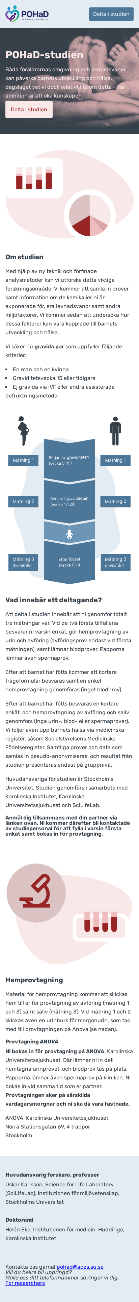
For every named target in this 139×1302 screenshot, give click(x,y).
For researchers (25, 1283)
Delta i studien (111, 14)
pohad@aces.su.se (80, 1267)
